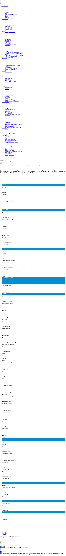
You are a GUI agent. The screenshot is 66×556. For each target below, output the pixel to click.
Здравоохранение (8, 39)
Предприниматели (8, 63)
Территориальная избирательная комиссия (12, 23)
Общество (4, 71)
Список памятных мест (9, 18)
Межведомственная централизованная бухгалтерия (14, 55)
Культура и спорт (8, 43)
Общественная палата (8, 72)
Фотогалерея (7, 17)
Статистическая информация (10, 69)
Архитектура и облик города (10, 32)
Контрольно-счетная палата (9, 21)
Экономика (7, 47)
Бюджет (6, 137)
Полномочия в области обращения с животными (13, 124)
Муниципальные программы (10, 61)
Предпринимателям (8, 40)
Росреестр (6, 54)
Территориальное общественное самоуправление (13, 151)
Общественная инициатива (9, 150)
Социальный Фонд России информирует (12, 52)
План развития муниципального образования (13, 49)
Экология (6, 46)
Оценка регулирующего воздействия (11, 64)
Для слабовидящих (4, 6)
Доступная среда (7, 37)
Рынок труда (7, 41)
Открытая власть (5, 24)
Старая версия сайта (24, 547)
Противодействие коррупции (7, 57)
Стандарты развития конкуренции (11, 68)
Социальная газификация (9, 29)
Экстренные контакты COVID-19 (10, 81)
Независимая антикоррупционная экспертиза (13, 65)
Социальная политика (8, 67)
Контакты (4, 76)
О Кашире (4, 8)
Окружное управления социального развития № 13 (14, 53)
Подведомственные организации (10, 22)
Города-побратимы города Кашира (11, 14)
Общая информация (8, 9)
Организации (4, 50)
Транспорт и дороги (8, 34)
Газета (6, 138)
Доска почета (7, 12)
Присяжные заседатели (9, 74)
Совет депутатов (7, 98)
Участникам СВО (8, 75)
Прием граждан (7, 26)
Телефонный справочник (9, 78)
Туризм (6, 13)
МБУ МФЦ (6, 51)
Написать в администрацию (9, 25)
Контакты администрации (9, 77)
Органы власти (5, 19)
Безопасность (7, 33)
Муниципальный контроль (9, 48)
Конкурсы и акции (8, 42)
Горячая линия (7, 79)
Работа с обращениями (9, 27)
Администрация (7, 97)
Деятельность (4, 31)
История (6, 10)
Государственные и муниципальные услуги (12, 36)
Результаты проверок (8, 66)
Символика (7, 11)
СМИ (5, 15)
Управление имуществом (9, 35)
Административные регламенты (10, 62)
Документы (4, 58)
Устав (5, 70)
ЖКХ (5, 38)
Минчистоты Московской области (11, 56)
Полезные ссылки (8, 80)
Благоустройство (7, 111)
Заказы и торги (7, 45)
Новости (6, 16)
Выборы (6, 30)
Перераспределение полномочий (10, 44)
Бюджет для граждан (8, 28)
